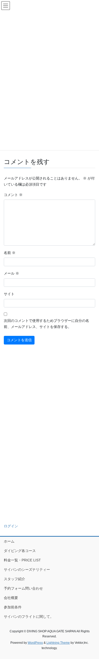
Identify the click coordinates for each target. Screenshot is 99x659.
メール (11, 273)
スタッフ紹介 (14, 579)
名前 (9, 253)
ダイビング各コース (20, 551)
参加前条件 (13, 607)
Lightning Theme (58, 643)
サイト (9, 294)
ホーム (9, 541)
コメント (13, 195)
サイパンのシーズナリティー (27, 569)
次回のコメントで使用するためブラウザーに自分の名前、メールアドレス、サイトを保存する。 (46, 324)
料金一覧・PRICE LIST (22, 560)
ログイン (11, 526)
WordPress (35, 643)
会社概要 (11, 598)
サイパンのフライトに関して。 (29, 617)
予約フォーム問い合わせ (23, 588)
